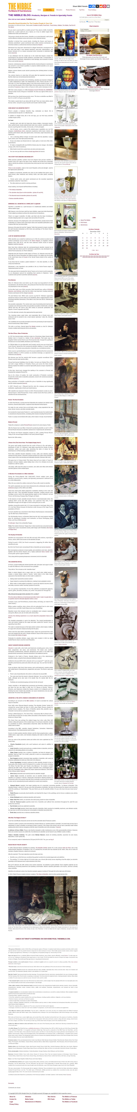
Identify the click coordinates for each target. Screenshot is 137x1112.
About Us (12, 1096)
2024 (100, 257)
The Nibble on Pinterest (69, 1096)
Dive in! (98, 90)
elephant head (57, 675)
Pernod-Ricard (66, 164)
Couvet (25, 257)
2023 (97, 257)
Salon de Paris (66, 847)
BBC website (30, 701)
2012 (94, 256)
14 (103, 240)
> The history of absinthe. (15, 189)
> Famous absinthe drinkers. (16, 198)
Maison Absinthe (62, 644)
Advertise (28, 1096)
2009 (86, 256)
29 (107, 245)
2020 (89, 257)
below (63, 62)
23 (83, 245)
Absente (10, 648)
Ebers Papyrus (36, 240)
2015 (102, 256)
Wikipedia (57, 127)
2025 (102, 257)
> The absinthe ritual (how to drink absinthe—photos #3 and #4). (25, 192)
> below (66, 125)
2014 (100, 256)
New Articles (51, 1096)
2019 (86, 257)
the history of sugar (21, 635)
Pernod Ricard (28, 425)
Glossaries (59, 10)
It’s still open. (11, 523)
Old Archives (84, 225)
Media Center (29, 1099)
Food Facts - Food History (50, 25)
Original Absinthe (72, 200)
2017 (108, 256)
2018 (84, 257)
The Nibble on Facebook (69, 1101)
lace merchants (35, 338)
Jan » (97, 250)
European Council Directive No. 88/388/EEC (40, 90)
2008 (84, 256)
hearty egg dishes (34, 151)
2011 (92, 256)
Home (39, 10)
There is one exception (14, 168)
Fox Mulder (32, 326)
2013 (97, 256)
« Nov (93, 250)
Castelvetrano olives (19, 131)
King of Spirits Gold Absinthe (66, 196)
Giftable (60, 25)
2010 (89, 256)
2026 (105, 257)
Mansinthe (56, 234)
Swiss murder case (47, 551)
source (14, 53)
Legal (11, 1101)
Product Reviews (70, 10)
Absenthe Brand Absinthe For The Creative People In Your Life (30, 23)
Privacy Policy (14, 1104)
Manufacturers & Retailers (33, 1101)
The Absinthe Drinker (41, 847)
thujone (40, 44)
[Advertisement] (95, 107)
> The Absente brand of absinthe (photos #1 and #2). (22, 195)
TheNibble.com (31, 19)
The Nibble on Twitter (68, 1099)
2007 (81, 256)
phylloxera (11, 488)
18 (91, 243)
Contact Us (13, 1099)
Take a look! (105, 59)
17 (87, 243)
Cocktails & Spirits (38, 25)
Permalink (11, 1083)
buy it (52, 839)
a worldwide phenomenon (34, 1028)
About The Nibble (85, 220)
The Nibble (65, 25)
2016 (105, 256)
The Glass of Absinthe (42, 874)
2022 (94, 257)
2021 (92, 257)
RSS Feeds (84, 222)
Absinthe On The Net (68, 783)
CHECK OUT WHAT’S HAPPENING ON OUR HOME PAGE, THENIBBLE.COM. (43, 939)
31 (87, 248)
